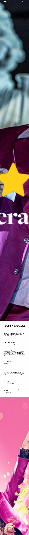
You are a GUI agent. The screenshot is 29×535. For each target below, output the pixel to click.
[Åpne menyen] (26, 1)
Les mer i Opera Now (6, 363)
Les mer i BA (5, 340)
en (22, 1)
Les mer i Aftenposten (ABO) (7, 381)
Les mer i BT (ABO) (6, 394)
